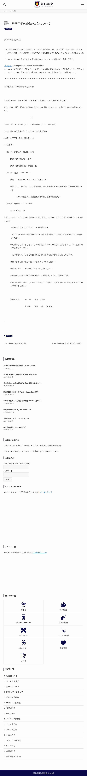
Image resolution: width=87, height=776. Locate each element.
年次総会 (8, 29)
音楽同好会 (10, 708)
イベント (8, 66)
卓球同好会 (10, 751)
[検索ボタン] (4, 4)
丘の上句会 (10, 735)
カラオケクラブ (12, 687)
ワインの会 (10, 746)
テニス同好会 (11, 724)
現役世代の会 (11, 676)
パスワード (8, 471)
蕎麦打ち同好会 (12, 697)
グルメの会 (10, 713)
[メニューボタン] (82, 4)
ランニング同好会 (13, 740)
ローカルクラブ (12, 681)
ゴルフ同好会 (11, 730)
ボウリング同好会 (13, 703)
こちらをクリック (45, 492)
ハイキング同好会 (13, 719)
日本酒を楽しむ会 (13, 756)
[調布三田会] (43, 4)
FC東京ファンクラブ (14, 692)
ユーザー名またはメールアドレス (17, 463)
